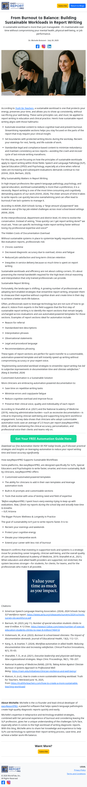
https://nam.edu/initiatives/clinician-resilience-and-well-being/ (44, 671)
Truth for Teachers (24, 108)
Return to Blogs (77, 6)
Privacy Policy (80, 770)
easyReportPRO (9, 706)
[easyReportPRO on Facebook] (3, 782)
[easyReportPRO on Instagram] (8, 782)
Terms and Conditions (76, 774)
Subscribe (62, 6)
